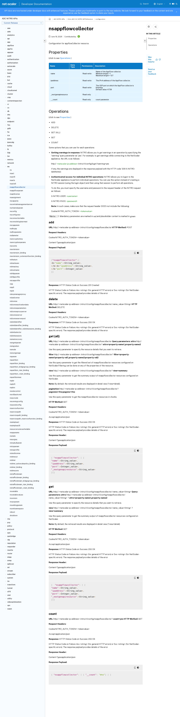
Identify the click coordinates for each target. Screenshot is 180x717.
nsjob (12, 291)
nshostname (14, 270)
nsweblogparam (16, 505)
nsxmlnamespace (17, 509)
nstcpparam (14, 446)
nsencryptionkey (16, 239)
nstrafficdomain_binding (19, 477)
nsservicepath (15, 412)
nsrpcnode (14, 398)
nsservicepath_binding (18, 415)
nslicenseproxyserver (18, 312)
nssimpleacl (14, 422)
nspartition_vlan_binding (19, 370)
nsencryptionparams (18, 242)
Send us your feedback (152, 71)
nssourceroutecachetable (20, 429)
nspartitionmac (15, 377)
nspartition (14, 360)
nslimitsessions (16, 336)
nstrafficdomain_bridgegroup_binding (24, 481)
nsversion (13, 498)
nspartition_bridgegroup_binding (22, 367)
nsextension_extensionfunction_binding (25, 256)
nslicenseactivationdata (19, 305)
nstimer (13, 460)
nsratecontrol (15, 391)
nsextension (14, 249)
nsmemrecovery (16, 339)
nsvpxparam (14, 502)
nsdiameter (14, 235)
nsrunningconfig (16, 401)
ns (11, 170)
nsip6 (12, 287)
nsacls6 (13, 184)
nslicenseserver (16, 315)
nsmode (13, 350)
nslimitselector (15, 332)
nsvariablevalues (16, 495)
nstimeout (14, 457)
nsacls (12, 180)
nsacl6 (12, 177)
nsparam (13, 357)
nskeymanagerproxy (18, 294)
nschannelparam (16, 208)
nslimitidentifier (16, 322)
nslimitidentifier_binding (19, 325)
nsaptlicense (15, 194)
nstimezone (14, 471)
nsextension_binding (18, 253)
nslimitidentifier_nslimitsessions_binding (25, 329)
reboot (12, 512)
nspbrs (12, 388)
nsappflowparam (16, 191)
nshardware (14, 263)
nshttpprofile (15, 277)
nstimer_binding (16, 467)
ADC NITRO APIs (59, 19)
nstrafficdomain (16, 474)
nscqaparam (14, 225)
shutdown (14, 515)
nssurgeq (13, 439)
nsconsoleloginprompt (18, 222)
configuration (100, 19)
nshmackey (14, 267)
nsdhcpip (13, 229)
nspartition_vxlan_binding (20, 374)
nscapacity (14, 201)
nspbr (12, 381)
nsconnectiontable (17, 218)
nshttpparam (15, 273)
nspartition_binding (17, 363)
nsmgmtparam (15, 343)
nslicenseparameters (18, 308)
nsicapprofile (15, 280)
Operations (65, 58)
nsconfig (13, 211)
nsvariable (14, 491)
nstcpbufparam (16, 443)
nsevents (13, 246)
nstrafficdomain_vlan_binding (21, 484)
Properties (65, 117)
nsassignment (15, 197)
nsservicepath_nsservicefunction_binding (26, 419)
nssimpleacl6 (15, 426)
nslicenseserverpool (18, 318)
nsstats (13, 436)
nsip (11, 284)
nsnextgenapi (15, 353)
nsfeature (13, 260)
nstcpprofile (14, 450)
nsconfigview (15, 215)
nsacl (12, 173)
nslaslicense (15, 298)
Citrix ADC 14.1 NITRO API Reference (80, 19)
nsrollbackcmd (15, 395)
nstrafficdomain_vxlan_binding (22, 488)
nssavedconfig (15, 405)
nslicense (13, 301)
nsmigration (14, 346)
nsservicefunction (17, 408)
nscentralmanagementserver (21, 204)
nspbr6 (12, 384)
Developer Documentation (36, 4)
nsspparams (14, 433)
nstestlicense (15, 453)
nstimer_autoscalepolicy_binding (22, 464)
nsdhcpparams (15, 232)
